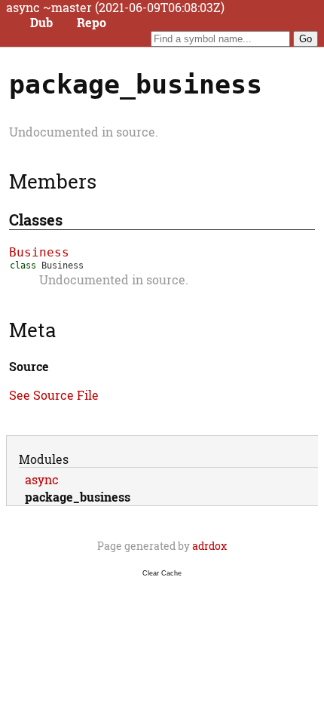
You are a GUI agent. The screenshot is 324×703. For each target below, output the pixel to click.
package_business (77, 497)
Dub (41, 22)
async (42, 479)
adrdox (209, 546)
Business (39, 252)
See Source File (54, 395)
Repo (91, 22)
